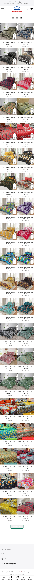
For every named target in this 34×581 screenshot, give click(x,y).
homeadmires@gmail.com (18, 2)
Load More (17, 526)
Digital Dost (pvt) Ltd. (17, 574)
